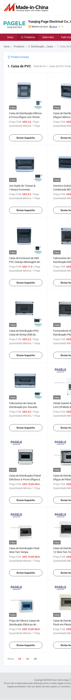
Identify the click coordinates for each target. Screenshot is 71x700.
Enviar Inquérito (26, 137)
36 (27, 658)
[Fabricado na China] (27, 7)
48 (35, 658)
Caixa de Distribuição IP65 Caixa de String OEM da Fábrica (24, 334)
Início (10, 37)
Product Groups (19, 57)
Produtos (29, 37)
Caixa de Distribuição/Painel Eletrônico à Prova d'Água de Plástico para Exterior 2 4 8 (25, 479)
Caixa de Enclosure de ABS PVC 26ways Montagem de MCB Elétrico (24, 261)
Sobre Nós (48, 37)
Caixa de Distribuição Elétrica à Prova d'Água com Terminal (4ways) (25, 117)
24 (19, 658)
